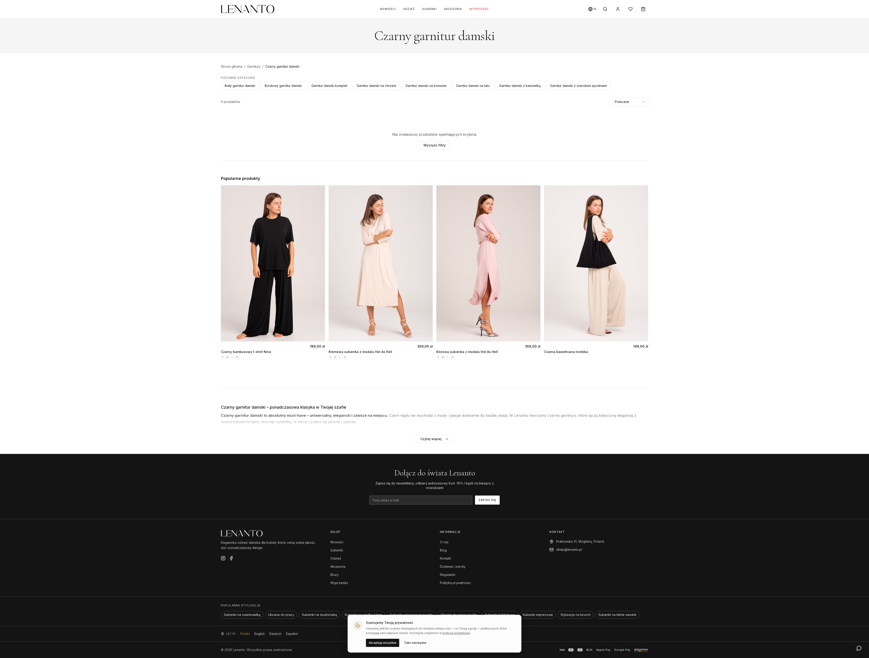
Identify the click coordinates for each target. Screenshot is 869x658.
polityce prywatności (456, 633)
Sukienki (429, 9)
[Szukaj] (605, 9)
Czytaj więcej (431, 439)
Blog (443, 550)
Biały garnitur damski (240, 86)
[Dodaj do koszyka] (317, 334)
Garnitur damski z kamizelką (520, 86)
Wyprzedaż (479, 9)
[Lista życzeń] (630, 9)
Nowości (388, 9)
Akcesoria (453, 9)
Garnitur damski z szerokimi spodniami (578, 86)
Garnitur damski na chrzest (376, 86)
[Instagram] (223, 558)
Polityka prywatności (455, 583)
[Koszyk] (643, 9)
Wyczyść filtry (434, 145)
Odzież (409, 9)
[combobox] (630, 101)
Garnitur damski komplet (329, 86)
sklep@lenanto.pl (569, 549)
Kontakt (445, 558)
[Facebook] (231, 558)
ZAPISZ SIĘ (487, 500)
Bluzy (334, 575)
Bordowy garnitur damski (283, 86)
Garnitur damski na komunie (426, 86)
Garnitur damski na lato (473, 86)
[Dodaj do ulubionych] (320, 194)
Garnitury (253, 66)
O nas (444, 542)
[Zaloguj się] (618, 9)
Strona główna (231, 66)
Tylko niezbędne (415, 642)
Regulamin (447, 575)
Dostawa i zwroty (453, 566)
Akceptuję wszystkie (382, 642)
